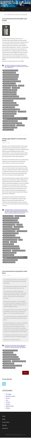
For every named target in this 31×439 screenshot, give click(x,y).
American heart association (10, 70)
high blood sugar (7, 226)
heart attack (6, 87)
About (3, 419)
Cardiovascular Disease (9, 72)
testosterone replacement (10, 121)
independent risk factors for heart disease (14, 98)
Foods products (24, 209)
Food (7, 400)
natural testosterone (9, 235)
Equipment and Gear (10, 396)
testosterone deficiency (9, 113)
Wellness (8, 408)
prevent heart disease (8, 107)
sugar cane (14, 241)
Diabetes (19, 65)
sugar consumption (8, 244)
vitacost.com (20, 125)
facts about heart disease (10, 85)
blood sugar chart (8, 216)
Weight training (9, 406)
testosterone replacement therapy (12, 123)
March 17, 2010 (6, 142)
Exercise (8, 398)
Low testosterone (8, 100)
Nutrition (20, 211)
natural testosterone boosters (11, 237)
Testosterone (22, 111)
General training (13, 345)
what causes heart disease (10, 127)
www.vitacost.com (8, 129)
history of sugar (18, 226)
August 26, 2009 (6, 275)
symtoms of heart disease (9, 111)
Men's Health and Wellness (10, 66)
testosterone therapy (9, 125)
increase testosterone (9, 231)
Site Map (4, 425)
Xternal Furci (10, 67)
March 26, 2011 (6, 22)
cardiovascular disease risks (10, 76)
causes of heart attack (9, 83)
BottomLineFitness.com (15, 434)
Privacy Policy (5, 422)
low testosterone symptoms (10, 105)
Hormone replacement (15, 210)
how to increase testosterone (11, 228)
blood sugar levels (20, 216)
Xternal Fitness (16, 213)
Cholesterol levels (13, 65)
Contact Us (5, 428)
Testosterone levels (8, 115)
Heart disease (24, 65)
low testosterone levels (9, 102)
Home (3, 416)
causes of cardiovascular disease (11, 81)
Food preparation (17, 209)
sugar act (6, 241)
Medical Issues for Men (9, 346)
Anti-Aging (7, 65)
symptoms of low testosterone (11, 109)
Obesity (23, 211)
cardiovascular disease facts (10, 74)
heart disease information (10, 89)
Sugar (20, 239)
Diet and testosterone (9, 224)
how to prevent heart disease (10, 96)
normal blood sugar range (10, 239)
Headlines (21, 85)
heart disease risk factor (9, 94)
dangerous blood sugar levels (11, 222)
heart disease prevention (9, 92)
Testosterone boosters (20, 66)
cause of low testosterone (10, 79)
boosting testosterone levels (11, 218)
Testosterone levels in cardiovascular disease (13, 118)
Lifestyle (8, 402)
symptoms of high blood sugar (11, 246)
